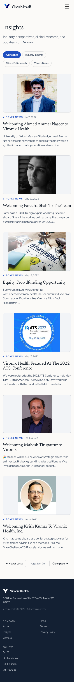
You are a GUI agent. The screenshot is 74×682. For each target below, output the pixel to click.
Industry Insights (34, 54)
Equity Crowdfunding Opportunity (34, 282)
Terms (43, 626)
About (6, 626)
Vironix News (41, 63)
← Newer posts (14, 563)
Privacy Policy (47, 632)
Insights (7, 632)
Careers (7, 637)
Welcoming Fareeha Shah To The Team (37, 206)
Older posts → (60, 563)
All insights (12, 54)
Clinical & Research (16, 63)
